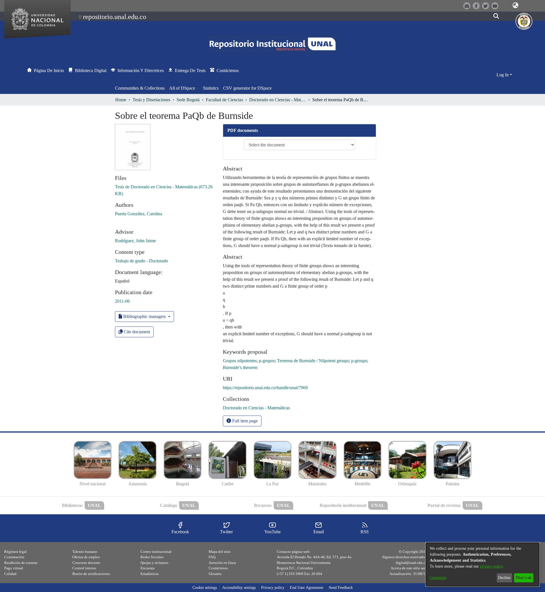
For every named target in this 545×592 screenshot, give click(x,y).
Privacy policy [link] (272, 587)
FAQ (212, 557)
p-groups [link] (359, 360)
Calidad (10, 574)
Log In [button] (503, 74)
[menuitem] (183, 88)
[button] (515, 5)
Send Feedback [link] (341, 587)
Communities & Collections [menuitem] (140, 88)
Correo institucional (156, 551)
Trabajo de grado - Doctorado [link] (141, 260)
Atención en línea (222, 563)
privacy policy (491, 566)
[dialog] (482, 564)
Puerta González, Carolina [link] (138, 213)
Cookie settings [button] (204, 587)
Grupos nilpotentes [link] (240, 360)
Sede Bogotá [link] (188, 99)
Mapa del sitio (220, 551)
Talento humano (84, 551)
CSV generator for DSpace (247, 88)
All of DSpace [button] (182, 88)
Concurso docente (86, 563)
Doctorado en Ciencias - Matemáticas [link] (277, 99)
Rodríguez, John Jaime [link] (135, 240)
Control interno (84, 568)
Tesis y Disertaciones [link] (151, 99)
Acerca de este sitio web (409, 568)
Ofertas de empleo (86, 557)
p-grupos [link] (267, 360)
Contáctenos (218, 568)
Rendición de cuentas (20, 563)
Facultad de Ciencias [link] (224, 99)
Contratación (14, 557)
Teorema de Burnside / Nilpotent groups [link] (313, 360)
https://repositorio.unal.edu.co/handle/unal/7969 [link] (265, 387)
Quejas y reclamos (154, 563)
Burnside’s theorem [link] (240, 367)
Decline (504, 578)
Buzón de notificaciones (91, 574)
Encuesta (147, 568)
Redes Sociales (152, 557)
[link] (256, 407)
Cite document (136, 331)
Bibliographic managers (144, 316)
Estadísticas (150, 574)
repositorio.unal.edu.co (114, 16)
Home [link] (120, 99)
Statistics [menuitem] (211, 88)
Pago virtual (13, 568)
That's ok (523, 578)
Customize (438, 578)
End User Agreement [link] (306, 587)
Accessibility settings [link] (239, 587)
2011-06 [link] (122, 301)
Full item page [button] (244, 420)
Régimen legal (15, 551)
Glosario (215, 574)
